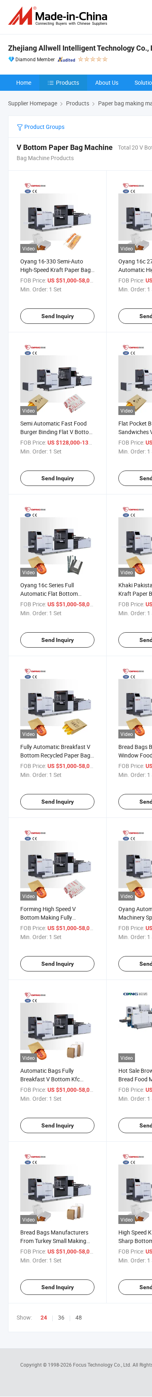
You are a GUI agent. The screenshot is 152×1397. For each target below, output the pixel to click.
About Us (106, 82)
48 (78, 1317)
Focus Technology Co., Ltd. (103, 1364)
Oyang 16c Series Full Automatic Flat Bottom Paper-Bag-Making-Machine (55, 593)
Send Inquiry (57, 316)
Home (23, 82)
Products (67, 82)
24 (44, 1317)
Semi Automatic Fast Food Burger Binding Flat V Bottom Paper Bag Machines (57, 431)
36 (61, 1317)
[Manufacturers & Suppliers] (59, 16)
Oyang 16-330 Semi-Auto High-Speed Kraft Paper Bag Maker (55, 269)
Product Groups (43, 127)
